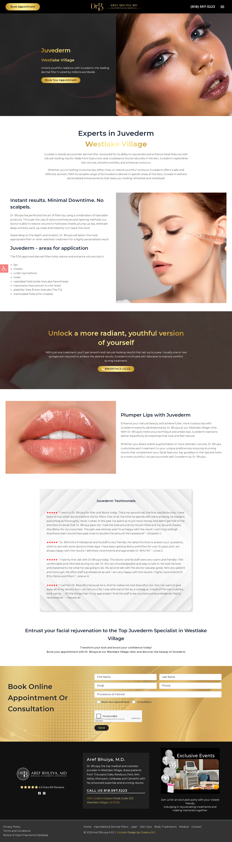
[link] (4, 268)
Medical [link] (184, 826)
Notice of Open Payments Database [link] (25, 835)
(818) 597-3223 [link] (202, 7)
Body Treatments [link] (165, 826)
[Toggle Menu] (222, 7)
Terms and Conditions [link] (16, 830)
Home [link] (87, 826)
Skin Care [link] (146, 826)
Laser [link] (134, 826)
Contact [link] (196, 826)
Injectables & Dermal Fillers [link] (111, 826)
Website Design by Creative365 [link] (136, 832)
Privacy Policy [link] (12, 826)
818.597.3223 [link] (115, 790)
